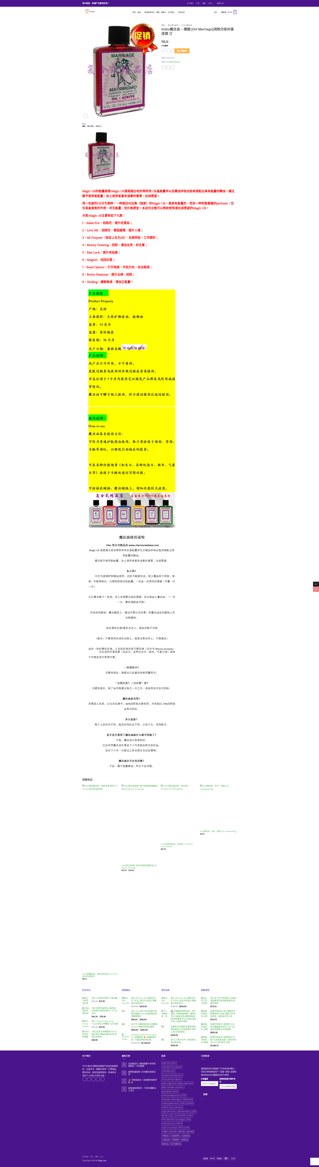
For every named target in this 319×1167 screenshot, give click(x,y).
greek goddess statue (170, 1091)
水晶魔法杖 (166, 1140)
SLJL (171, 1115)
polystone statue (184, 1111)
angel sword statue (169, 1063)
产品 (198, 3)
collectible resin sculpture (171, 1067)
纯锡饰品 (184, 1140)
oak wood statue (176, 1107)
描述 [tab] (84, 126)
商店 (139, 12)
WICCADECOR (167, 1120)
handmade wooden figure (171, 1099)
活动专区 (181, 12)
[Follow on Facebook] (226, 3)
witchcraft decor (168, 1124)
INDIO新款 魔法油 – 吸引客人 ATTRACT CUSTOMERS (177, 845)
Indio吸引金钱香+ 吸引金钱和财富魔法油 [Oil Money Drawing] (139, 866)
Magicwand (188, 1099)
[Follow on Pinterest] (102, 1079)
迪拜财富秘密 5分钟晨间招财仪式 (142, 1073)
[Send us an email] (235, 3)
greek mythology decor (170, 1095)
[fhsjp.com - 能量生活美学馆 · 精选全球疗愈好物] (103, 12)
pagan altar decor (168, 1111)
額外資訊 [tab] (90, 126)
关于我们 (190, 3)
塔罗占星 (181, 1132)
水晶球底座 (185, 1136)
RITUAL (165, 1115)
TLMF (190, 1115)
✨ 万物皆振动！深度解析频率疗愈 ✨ (142, 1081)
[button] (219, 3)
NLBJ (183, 1103)
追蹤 (205, 1094)
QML (194, 1111)
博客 (204, 3)
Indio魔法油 (187, 25)
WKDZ (179, 1124)
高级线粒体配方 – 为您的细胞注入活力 (142, 1089)
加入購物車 (182, 51)
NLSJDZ (165, 1107)
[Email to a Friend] (168, 67)
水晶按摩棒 (175, 1136)
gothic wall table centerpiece (173, 1087)
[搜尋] (130, 12)
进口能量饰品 (176, 1144)
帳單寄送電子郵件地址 (227, 1080)
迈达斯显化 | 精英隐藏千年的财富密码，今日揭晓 (142, 1064)
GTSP (184, 1095)
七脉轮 (164, 1132)
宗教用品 (165, 1136)
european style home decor (172, 1075)
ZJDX (187, 1128)
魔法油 (177, 62)
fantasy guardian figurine (171, 1079)
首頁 (163, 25)
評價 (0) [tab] (99, 126)
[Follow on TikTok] (231, 3)
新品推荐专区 (150, 12)
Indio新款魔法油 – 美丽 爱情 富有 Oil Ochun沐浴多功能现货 (100, 975)
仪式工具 (172, 1132)
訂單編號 (204, 1079)
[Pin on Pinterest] (173, 67)
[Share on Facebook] (164, 67)
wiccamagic (179, 1120)
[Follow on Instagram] (228, 3)
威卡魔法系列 (173, 25)
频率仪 (163, 12)
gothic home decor (186, 1083)
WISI (188, 1120)
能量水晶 (165, 1144)
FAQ (210, 3)
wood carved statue (169, 1128)
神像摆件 (176, 1140)
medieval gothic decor (170, 1103)
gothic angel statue (169, 1083)
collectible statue (168, 1071)
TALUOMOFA (181, 1115)
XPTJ (181, 1128)
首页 (134, 12)
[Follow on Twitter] (233, 3)
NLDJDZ (190, 1103)
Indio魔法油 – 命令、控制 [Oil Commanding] (218, 831)
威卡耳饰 (190, 1132)
